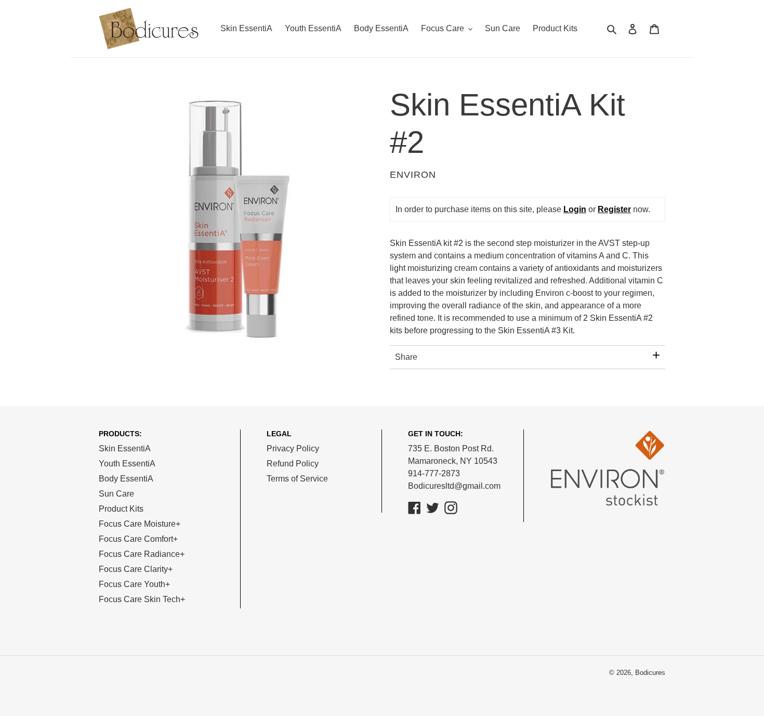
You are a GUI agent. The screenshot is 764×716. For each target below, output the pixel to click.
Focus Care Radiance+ (142, 554)
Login (574, 209)
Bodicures (650, 672)
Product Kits (121, 508)
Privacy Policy (293, 448)
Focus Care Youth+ (134, 584)
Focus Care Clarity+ (136, 569)
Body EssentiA (126, 478)
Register (614, 209)
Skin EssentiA (125, 448)
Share (406, 357)
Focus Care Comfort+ (138, 539)
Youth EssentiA (127, 463)
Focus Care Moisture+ (139, 523)
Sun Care (116, 493)
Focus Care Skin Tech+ (142, 599)
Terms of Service (297, 478)
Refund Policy (293, 463)
